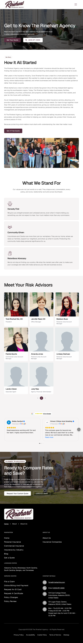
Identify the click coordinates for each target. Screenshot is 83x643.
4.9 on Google (47, 414)
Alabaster (56, 557)
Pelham (63, 557)
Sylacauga (54, 561)
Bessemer (57, 564)
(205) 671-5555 (58, 588)
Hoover (61, 561)
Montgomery (47, 571)
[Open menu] (75, 4)
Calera (50, 559)
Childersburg (47, 566)
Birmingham (47, 557)
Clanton (55, 554)
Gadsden (62, 571)
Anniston (46, 569)
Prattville (46, 561)
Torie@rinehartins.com (56, 582)
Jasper (55, 571)
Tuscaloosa (54, 569)
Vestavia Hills (48, 564)
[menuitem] (14, 538)
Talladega (56, 566)
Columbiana (47, 554)
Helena (45, 559)
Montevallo (58, 559)
